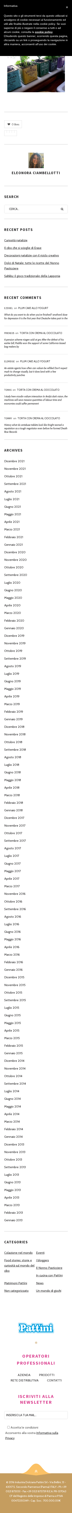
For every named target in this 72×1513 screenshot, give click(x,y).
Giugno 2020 (13, 590)
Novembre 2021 (15, 469)
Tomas (8, 390)
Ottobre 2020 (13, 567)
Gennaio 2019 (13, 719)
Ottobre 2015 (13, 992)
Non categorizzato (16, 1291)
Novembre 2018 (15, 734)
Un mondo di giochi (48, 1291)
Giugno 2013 (12, 1182)
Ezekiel (8, 308)
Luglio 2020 (12, 582)
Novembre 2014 (15, 1068)
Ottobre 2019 (13, 651)
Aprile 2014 (11, 1114)
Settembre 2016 (15, 909)
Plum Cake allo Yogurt (33, 308)
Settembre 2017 (15, 841)
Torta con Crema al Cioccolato (41, 333)
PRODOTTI (46, 1375)
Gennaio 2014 (13, 1137)
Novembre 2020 (15, 560)
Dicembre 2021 (14, 461)
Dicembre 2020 (15, 552)
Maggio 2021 (12, 514)
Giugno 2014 (12, 1099)
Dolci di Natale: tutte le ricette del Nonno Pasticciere (31, 265)
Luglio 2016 (11, 924)
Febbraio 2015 (13, 1045)
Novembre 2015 (15, 985)
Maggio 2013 (12, 1190)
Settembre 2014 (15, 1083)
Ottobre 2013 (13, 1159)
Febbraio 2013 (13, 1212)
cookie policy (44, 32)
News (40, 1283)
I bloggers (42, 1260)
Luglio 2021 (11, 499)
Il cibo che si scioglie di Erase (22, 248)
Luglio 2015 (11, 1008)
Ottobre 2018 (13, 742)
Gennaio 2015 (13, 1053)
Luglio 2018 (11, 765)
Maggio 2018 (12, 780)
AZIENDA (24, 1375)
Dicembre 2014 (14, 1061)
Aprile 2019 (11, 696)
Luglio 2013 (11, 1174)
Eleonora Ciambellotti (36, 172)
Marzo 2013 (12, 1205)
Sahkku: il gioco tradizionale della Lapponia (32, 276)
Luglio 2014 (11, 1091)
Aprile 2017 (11, 878)
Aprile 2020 (12, 605)
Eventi (40, 1253)
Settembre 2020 (15, 575)
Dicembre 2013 (14, 1144)
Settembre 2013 (15, 1167)
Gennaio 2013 (13, 1220)
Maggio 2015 (12, 1023)
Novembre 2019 (15, 643)
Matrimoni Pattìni (15, 1283)
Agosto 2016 (12, 916)
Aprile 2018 (11, 787)
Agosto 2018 (12, 757)
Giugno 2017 (12, 863)
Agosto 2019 (12, 666)
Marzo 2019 (12, 704)
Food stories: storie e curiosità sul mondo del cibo (19, 1265)
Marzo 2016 (12, 954)
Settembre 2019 (15, 658)
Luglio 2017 (11, 856)
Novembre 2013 (14, 1152)
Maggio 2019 (12, 689)
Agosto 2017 (12, 848)
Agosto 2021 (12, 491)
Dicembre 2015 (14, 977)
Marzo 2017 (12, 886)
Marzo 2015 (12, 1038)
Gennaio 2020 (14, 628)
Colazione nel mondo (18, 1253)
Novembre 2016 (15, 894)
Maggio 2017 (12, 871)
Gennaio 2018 (13, 810)
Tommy (8, 418)
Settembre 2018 (15, 749)
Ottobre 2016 (13, 901)
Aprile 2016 (11, 947)
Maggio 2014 (12, 1106)
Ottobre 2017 (13, 833)
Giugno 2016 (12, 932)
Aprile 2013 (11, 1197)
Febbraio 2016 (13, 962)
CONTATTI (54, 1380)
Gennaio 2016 (13, 970)
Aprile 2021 (11, 522)
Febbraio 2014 (13, 1129)
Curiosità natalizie (15, 240)
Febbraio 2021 (13, 537)
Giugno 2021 (12, 507)
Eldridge (9, 361)
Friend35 (9, 333)
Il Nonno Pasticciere (49, 1268)
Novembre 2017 (14, 825)
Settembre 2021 (15, 484)
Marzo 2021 (12, 529)
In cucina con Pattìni (49, 1275)
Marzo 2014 (12, 1121)
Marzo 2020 (12, 613)
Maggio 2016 (12, 939)
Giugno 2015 (12, 1015)
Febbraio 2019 (13, 711)
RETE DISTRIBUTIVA (25, 1380)
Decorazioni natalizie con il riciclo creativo (31, 255)
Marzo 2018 (12, 795)
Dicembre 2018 (14, 727)
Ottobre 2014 (13, 1076)
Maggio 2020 (13, 598)
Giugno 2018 (12, 772)
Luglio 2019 (11, 674)
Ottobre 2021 (13, 476)
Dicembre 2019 (14, 636)
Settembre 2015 (15, 1000)
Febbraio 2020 (14, 620)
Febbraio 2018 (13, 803)
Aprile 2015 (11, 1030)
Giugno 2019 (12, 681)
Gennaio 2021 (13, 545)
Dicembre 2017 (14, 818)
